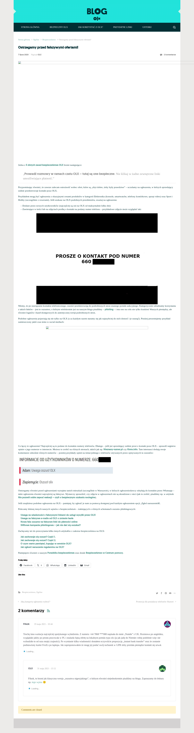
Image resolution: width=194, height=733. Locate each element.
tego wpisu (37, 682)
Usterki (147, 27)
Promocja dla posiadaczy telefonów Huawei (155, 601)
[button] (65, 472)
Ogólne (36, 40)
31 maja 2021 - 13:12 (46, 668)
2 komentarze (170, 54)
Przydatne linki (122, 27)
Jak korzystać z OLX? (90, 27)
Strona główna (30, 27)
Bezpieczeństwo (49, 40)
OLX (39, 54)
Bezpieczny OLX (59, 27)
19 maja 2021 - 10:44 (43, 624)
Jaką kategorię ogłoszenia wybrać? (35, 601)
